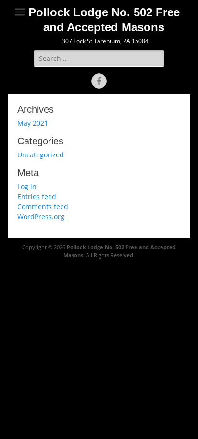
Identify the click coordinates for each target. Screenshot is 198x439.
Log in (27, 186)
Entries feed (36, 196)
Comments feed (42, 206)
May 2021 (32, 123)
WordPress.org (40, 216)
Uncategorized (40, 154)
